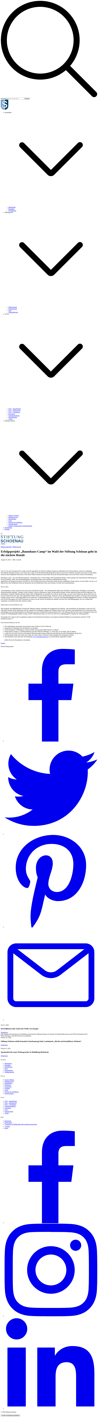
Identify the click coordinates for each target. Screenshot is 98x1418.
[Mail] (51, 1020)
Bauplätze (11, 209)
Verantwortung (12, 524)
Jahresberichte (12, 417)
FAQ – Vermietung (14, 412)
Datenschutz (8, 1122)
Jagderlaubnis (9, 1070)
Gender (7, 1126)
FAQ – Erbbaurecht (14, 410)
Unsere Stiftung (9, 1080)
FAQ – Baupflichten (14, 409)
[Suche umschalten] (1, 534)
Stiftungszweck (13, 517)
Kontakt (7, 529)
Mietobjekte (12, 207)
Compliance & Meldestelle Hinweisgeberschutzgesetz (21, 1124)
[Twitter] (51, 834)
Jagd (9, 310)
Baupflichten (12, 519)
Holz (6, 1068)
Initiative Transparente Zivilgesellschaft (20, 526)
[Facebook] (51, 741)
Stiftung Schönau (13, 515)
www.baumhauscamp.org (41, 637)
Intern (6, 1128)
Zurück (3, 543)
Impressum (8, 1121)
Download (11, 414)
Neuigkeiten (8, 527)
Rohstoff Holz (12, 309)
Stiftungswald (12, 307)
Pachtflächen (12, 210)
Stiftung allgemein (6, 547)
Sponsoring (8, 1086)
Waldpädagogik (13, 312)
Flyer (6, 1110)
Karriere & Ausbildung (15, 522)
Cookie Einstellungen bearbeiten (10, 1415)
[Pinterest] (51, 927)
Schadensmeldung (13, 415)
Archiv (10, 419)
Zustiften (7, 1088)
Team (10, 521)
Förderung (8, 1085)
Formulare (8, 1108)
